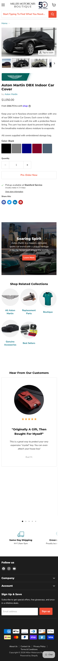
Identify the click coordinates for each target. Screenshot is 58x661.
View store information (14, 192)
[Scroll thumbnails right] (53, 63)
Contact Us (25, 646)
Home (4, 23)
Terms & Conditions (29, 649)
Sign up (46, 611)
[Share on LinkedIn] (15, 202)
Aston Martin (11, 94)
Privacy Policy (39, 646)
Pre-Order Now (29, 175)
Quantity (5, 158)
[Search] (52, 14)
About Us (13, 646)
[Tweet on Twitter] (9, 202)
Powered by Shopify (29, 655)
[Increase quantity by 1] (27, 165)
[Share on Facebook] (3, 202)
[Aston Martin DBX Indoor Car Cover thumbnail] (6, 63)
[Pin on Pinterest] (20, 202)
